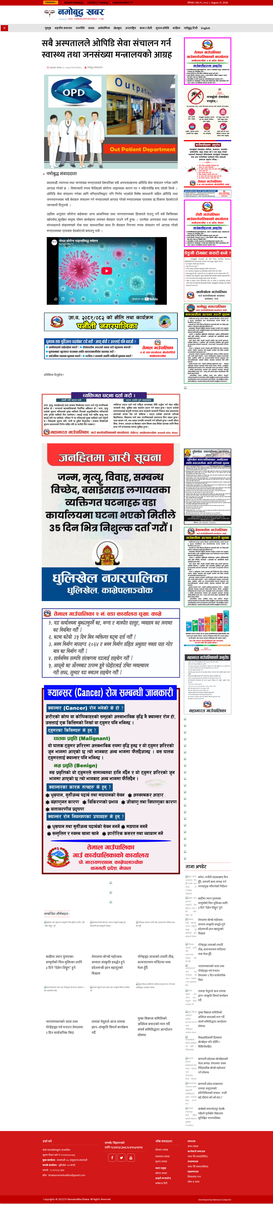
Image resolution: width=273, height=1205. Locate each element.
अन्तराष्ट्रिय (130, 28)
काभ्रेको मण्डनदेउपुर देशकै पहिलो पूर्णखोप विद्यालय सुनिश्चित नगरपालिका (211, 1114)
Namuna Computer (222, 1200)
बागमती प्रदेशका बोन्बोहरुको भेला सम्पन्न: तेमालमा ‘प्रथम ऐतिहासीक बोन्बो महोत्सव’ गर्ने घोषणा (213, 1066)
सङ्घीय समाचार (63, 28)
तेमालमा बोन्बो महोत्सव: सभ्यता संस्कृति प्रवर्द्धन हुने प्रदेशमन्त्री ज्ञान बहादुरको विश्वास (108, 965)
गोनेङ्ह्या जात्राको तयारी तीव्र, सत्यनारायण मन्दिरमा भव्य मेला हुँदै (156, 962)
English (205, 28)
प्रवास (91, 28)
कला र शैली (146, 28)
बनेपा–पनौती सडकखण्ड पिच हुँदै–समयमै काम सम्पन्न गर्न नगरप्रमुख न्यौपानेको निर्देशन (213, 882)
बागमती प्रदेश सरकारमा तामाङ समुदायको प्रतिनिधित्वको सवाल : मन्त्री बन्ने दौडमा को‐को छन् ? (212, 1091)
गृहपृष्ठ (48, 28)
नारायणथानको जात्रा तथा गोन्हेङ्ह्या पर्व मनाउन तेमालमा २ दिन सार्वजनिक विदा (64, 1027)
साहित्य (176, 28)
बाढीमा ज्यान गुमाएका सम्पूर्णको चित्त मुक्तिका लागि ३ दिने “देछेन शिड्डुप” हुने (64, 962)
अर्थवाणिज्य (104, 28)
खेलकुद (118, 28)
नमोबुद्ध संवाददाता (94, 68)
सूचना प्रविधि (162, 28)
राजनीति (80, 28)
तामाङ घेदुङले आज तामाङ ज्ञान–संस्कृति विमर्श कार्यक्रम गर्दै (110, 1027)
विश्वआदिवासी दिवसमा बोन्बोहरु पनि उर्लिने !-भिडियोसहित (210, 1042)
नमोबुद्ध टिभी (190, 28)
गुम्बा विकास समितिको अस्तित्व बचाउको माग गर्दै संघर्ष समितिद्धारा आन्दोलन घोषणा (155, 1027)
